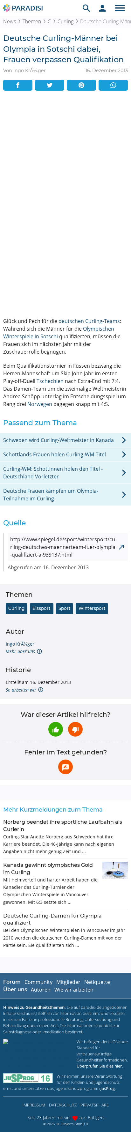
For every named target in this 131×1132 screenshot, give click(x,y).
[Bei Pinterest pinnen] (81, 85)
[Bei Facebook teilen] (17, 85)
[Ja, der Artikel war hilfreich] (55, 729)
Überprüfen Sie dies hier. (100, 1066)
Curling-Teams (102, 321)
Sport (65, 608)
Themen (32, 21)
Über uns (15, 989)
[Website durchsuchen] (86, 8)
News (9, 21)
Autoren (41, 989)
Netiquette (97, 982)
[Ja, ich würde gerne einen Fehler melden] (65, 767)
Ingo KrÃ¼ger (20, 644)
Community (38, 982)
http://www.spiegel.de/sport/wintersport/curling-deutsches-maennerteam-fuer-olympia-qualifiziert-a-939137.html (62, 547)
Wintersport (92, 608)
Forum (12, 982)
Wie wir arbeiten (73, 989)
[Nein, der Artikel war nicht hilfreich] (75, 729)
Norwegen (39, 404)
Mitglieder (68, 982)
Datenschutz (63, 1105)
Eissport (41, 608)
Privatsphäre (94, 1105)
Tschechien (50, 381)
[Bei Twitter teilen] (49, 85)
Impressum (34, 1105)
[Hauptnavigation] (120, 8)
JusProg (107, 1088)
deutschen (71, 321)
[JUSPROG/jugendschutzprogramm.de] (28, 1078)
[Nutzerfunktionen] (102, 8)
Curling (65, 21)
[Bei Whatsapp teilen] (113, 85)
